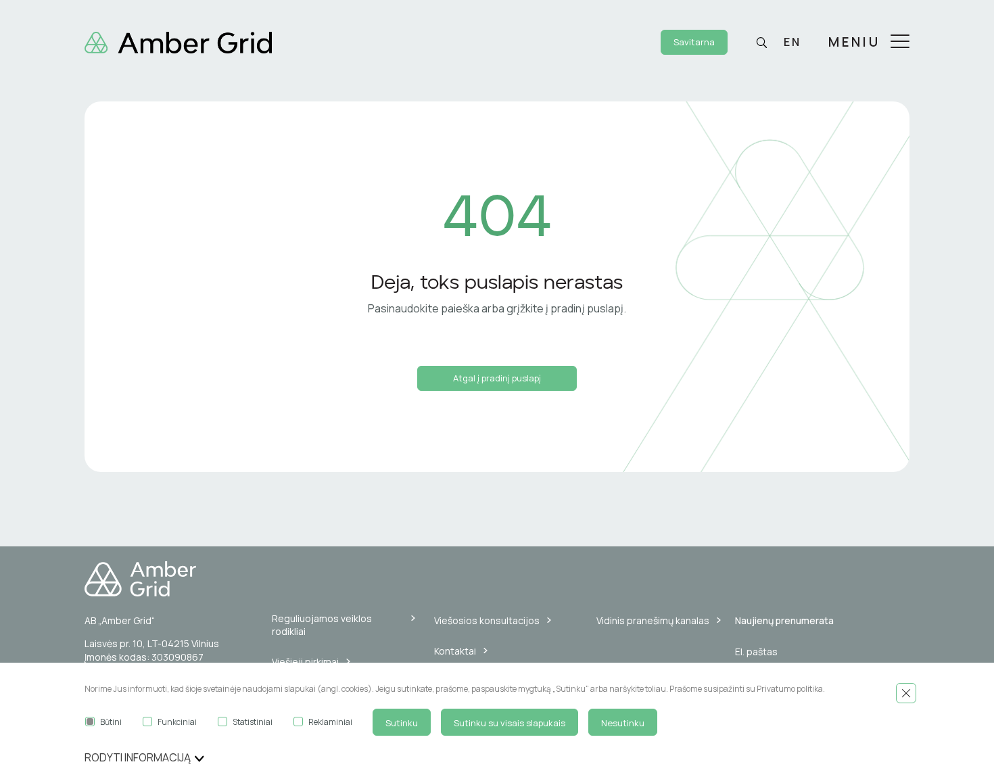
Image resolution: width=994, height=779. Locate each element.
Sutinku (401, 723)
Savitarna (694, 42)
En (792, 41)
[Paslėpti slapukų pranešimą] (906, 693)
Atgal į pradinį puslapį (497, 378)
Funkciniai (177, 722)
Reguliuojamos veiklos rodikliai (322, 625)
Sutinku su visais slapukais (509, 723)
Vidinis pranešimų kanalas (652, 620)
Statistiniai (253, 722)
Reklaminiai (330, 722)
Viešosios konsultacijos (487, 620)
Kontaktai (455, 650)
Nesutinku (622, 723)
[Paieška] (761, 42)
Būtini (111, 722)
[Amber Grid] (178, 41)
